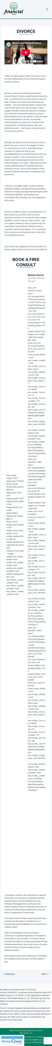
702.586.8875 (37, 1042)
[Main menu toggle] (47, 9)
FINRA (9, 992)
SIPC (15, 992)
